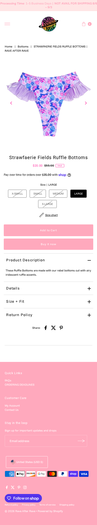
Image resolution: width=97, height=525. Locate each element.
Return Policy (19, 314)
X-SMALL (17, 193)
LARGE (78, 193)
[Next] (86, 103)
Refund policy (11, 504)
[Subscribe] (81, 441)
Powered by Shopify (50, 511)
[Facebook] (7, 488)
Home (8, 46)
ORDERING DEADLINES (19, 384)
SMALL (37, 193)
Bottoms (23, 46)
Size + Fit (15, 301)
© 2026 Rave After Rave (20, 511)
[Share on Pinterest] (61, 327)
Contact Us (12, 409)
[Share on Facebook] (45, 327)
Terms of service (47, 504)
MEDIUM (58, 193)
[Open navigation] (7, 24)
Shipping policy (66, 504)
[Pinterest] (19, 488)
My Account (12, 405)
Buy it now (48, 244)
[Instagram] (25, 488)
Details (13, 288)
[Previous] (11, 103)
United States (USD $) (29, 462)
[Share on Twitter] (53, 327)
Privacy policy (29, 504)
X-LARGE (47, 204)
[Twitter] (13, 488)
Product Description (25, 260)
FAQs (8, 380)
